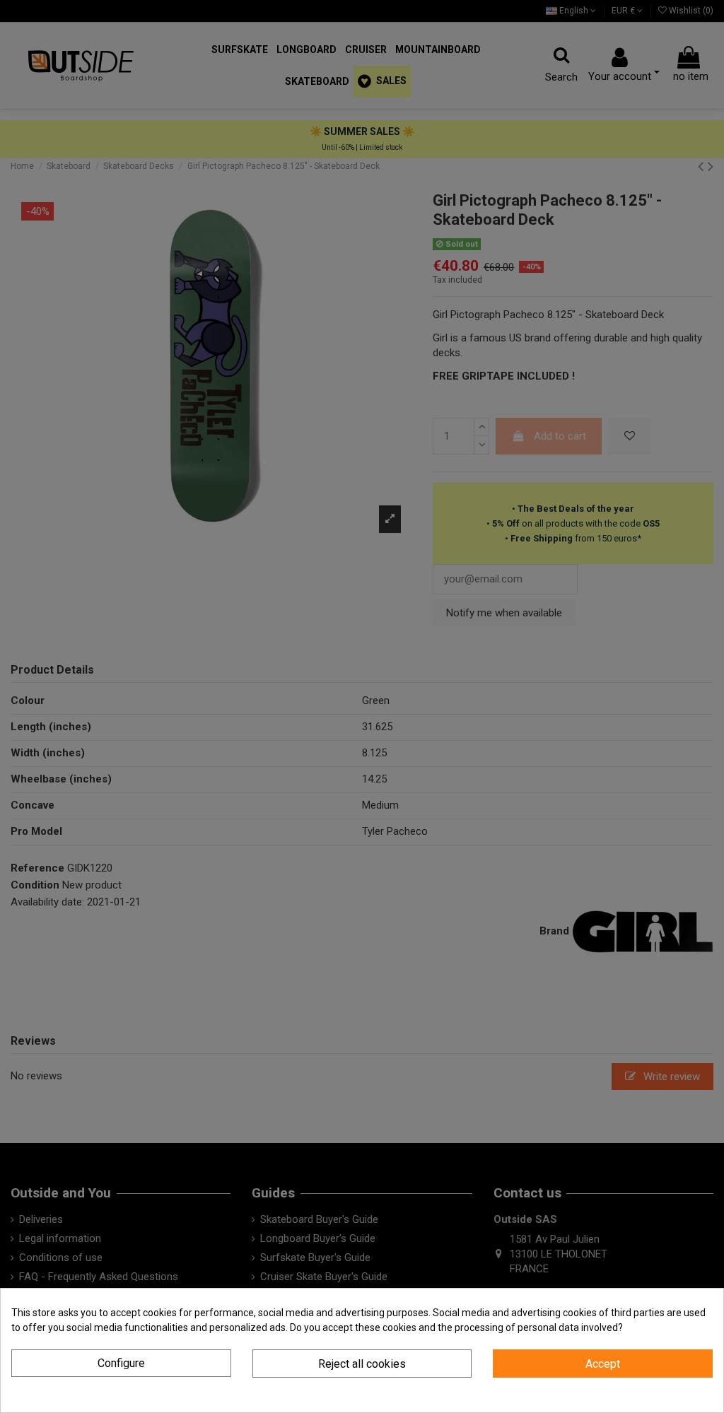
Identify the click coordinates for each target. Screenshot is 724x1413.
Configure (121, 1363)
